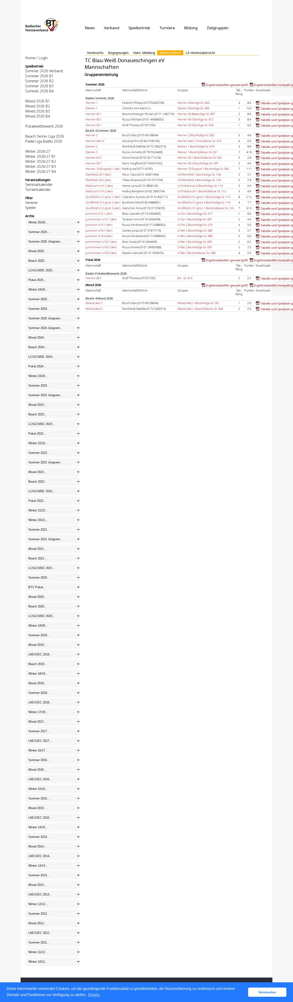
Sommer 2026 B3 (39, 85)
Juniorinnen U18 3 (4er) (101, 253)
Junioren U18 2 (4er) (99, 236)
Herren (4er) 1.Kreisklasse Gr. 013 (199, 141)
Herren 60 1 (94, 278)
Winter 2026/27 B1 (40, 156)
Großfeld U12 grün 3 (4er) (103, 208)
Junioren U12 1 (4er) (99, 213)
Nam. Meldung (144, 53)
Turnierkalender (38, 189)
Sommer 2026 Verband (44, 70)
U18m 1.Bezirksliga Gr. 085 (194, 230)
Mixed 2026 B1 (37, 101)
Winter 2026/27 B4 (40, 171)
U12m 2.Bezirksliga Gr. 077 (194, 213)
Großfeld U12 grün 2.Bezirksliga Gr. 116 (203, 202)
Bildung (191, 27)
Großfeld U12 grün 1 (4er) (103, 197)
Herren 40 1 (94, 119)
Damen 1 (92, 108)
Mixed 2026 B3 (37, 111)
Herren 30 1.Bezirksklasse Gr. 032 (199, 157)
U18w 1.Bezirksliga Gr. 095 (194, 242)
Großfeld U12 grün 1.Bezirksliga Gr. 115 (203, 197)
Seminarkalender (39, 184)
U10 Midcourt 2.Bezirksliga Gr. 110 (200, 186)
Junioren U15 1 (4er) (99, 225)
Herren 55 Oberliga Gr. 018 (195, 125)
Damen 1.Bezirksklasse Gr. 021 (197, 152)
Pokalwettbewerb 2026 (44, 126)
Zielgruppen (217, 27)
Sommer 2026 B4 (39, 91)
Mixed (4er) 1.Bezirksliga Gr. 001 (198, 303)
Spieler (30, 207)
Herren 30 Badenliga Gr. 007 (196, 114)
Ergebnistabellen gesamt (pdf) (227, 85)
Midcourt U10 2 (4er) (99, 191)
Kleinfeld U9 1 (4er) (98, 174)
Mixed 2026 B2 (37, 106)
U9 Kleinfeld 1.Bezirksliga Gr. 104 (199, 174)
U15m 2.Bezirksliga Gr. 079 (194, 225)
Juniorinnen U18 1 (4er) (101, 242)
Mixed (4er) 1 (94, 303)
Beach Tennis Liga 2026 (44, 136)
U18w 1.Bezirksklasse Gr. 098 (196, 253)
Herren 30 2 (94, 157)
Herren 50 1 (94, 163)
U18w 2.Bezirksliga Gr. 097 (194, 247)
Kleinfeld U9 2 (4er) (98, 180)
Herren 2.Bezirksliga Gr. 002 (195, 135)
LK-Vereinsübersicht (200, 53)
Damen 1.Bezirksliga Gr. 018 (195, 146)
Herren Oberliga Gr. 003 (193, 103)
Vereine (31, 202)
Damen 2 (92, 146)
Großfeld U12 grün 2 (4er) (103, 202)
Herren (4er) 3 (95, 141)
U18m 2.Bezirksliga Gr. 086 (194, 236)
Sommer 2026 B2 (39, 80)
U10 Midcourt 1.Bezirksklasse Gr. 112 (201, 191)
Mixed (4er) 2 (94, 309)
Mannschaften (170, 53)
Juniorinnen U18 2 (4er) (101, 247)
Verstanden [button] (267, 992)
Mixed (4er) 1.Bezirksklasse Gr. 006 (200, 309)
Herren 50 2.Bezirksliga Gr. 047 (197, 163)
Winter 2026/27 (37, 151)
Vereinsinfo (95, 53)
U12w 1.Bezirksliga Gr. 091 (194, 219)
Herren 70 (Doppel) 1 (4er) (103, 169)
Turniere (167, 27)
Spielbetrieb (139, 27)
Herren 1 (92, 103)
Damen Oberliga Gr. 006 (193, 108)
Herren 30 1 (94, 114)
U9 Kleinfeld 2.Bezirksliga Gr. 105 (199, 180)
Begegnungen (118, 53)
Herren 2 (92, 135)
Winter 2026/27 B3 (40, 166)
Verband (111, 27)
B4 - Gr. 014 (184, 278)
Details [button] (94, 995)
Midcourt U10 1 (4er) (99, 186)
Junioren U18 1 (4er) (99, 230)
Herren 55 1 (94, 125)
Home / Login (36, 57)
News (90, 27)
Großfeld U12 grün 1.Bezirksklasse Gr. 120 (205, 208)
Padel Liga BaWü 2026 (43, 141)
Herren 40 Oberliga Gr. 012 (195, 119)
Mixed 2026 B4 (37, 116)
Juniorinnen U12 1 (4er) (101, 219)
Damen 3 (92, 152)
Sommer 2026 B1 (39, 75)
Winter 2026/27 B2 (40, 161)
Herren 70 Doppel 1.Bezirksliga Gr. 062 (203, 169)
